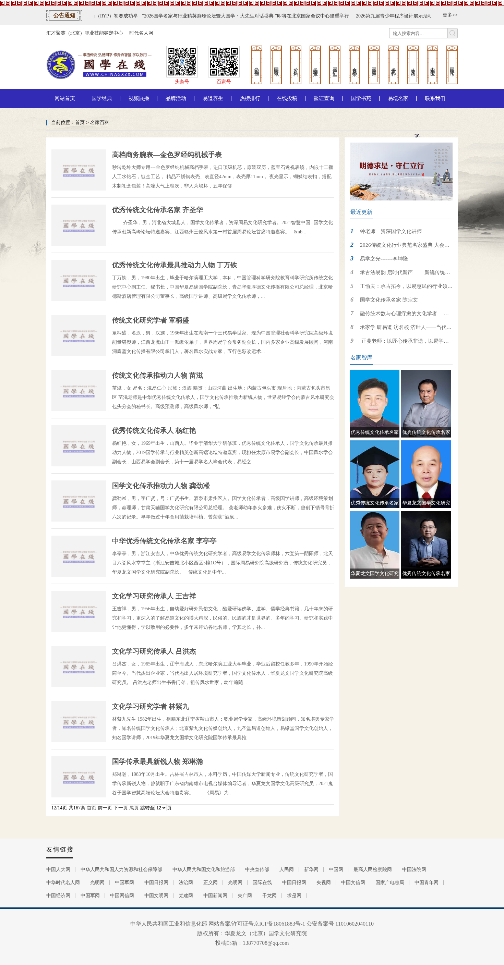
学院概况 (256, 66)
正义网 (210, 882)
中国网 (336, 869)
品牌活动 (176, 98)
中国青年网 (427, 882)
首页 (80, 122)
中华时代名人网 (63, 882)
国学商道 (373, 66)
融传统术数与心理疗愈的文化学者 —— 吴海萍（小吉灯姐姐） (399, 315)
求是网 (294, 895)
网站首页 (65, 98)
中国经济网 (58, 895)
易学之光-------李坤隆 (384, 258)
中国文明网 (156, 895)
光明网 (97, 882)
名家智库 (315, 66)
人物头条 (413, 66)
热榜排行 (250, 98)
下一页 (120, 807)
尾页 (134, 807)
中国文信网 (353, 882)
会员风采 (354, 66)
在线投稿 (287, 98)
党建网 (186, 895)
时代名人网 (141, 33)
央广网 (245, 895)
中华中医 (432, 66)
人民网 (286, 869)
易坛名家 (398, 98)
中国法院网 (414, 869)
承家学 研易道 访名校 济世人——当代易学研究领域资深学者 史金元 (401, 329)
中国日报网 (156, 882)
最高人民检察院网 (372, 869)
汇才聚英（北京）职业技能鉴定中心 (84, 33)
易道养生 (213, 98)
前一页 (105, 807)
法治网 (186, 882)
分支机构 (295, 66)
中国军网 (124, 882)
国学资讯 (276, 66)
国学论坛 (452, 66)
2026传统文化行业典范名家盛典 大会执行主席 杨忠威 (399, 247)
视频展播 (139, 98)
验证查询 (324, 98)
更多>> (450, 14)
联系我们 (435, 98)
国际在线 (262, 882)
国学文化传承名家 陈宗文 (389, 300)
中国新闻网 (215, 895)
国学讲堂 (334, 66)
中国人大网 (58, 869)
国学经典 (102, 98)
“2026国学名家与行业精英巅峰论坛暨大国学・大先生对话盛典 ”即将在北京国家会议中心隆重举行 (220, 16)
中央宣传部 (257, 869)
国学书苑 (361, 98)
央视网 (323, 882)
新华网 (311, 869)
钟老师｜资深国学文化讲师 (391, 231)
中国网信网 (122, 895)
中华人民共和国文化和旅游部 (203, 869)
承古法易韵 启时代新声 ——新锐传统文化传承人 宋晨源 (400, 274)
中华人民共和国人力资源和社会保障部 (121, 869)
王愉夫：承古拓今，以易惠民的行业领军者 (401, 288)
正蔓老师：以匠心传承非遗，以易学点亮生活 (399, 342)
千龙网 (269, 895)
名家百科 (393, 66)
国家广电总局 (389, 882)
